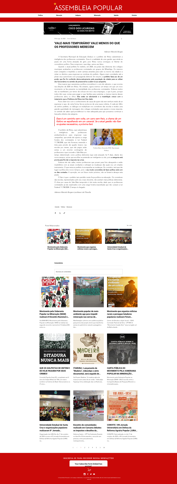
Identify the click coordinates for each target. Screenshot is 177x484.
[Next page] (100, 447)
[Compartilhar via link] (64, 213)
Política (63, 207)
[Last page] (104, 447)
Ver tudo (129, 225)
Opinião (57, 207)
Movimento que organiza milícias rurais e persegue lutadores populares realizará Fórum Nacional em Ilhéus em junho (88, 248)
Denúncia (69, 207)
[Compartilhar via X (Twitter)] (60, 213)
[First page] (73, 447)
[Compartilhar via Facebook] (55, 213)
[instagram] (85, 474)
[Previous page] (77, 447)
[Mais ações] (121, 38)
